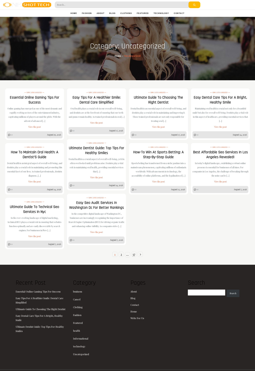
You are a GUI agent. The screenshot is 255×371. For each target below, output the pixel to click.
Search (233, 293)
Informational (80, 338)
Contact (179, 13)
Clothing (126, 13)
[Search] (194, 4)
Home (74, 13)
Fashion (87, 13)
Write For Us (137, 318)
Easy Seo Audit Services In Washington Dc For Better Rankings (96, 205)
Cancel (76, 299)
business (77, 291)
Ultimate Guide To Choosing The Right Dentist (158, 100)
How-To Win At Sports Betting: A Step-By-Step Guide (158, 155)
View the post (34, 126)
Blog (112, 13)
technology (161, 13)
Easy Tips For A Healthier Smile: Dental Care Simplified (97, 100)
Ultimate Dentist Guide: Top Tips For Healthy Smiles (96, 150)
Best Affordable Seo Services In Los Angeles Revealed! (220, 155)
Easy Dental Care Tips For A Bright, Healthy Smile (220, 100)
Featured (143, 13)
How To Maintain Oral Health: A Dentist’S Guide (34, 155)
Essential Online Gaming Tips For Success (34, 100)
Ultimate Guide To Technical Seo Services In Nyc (34, 209)
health (76, 330)
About (100, 13)
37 (133, 254)
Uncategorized (34, 92)
